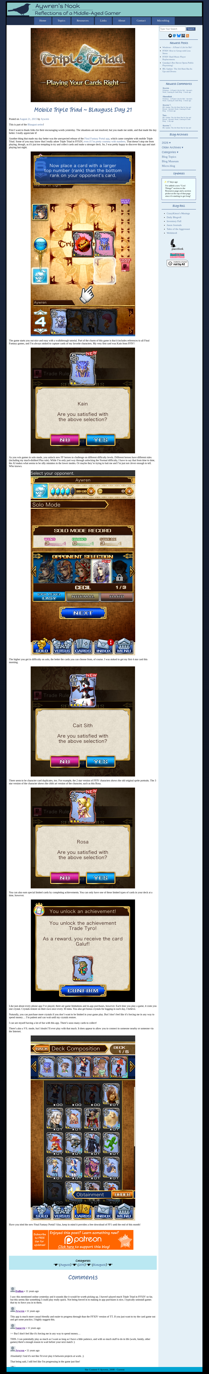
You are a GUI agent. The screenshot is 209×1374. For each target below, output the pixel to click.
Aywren (45, 119)
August (65, 1265)
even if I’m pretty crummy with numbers (104, 141)
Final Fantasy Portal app (96, 138)
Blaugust (99, 1265)
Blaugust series (35, 124)
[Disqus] (83, 1326)
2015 (81, 1265)
